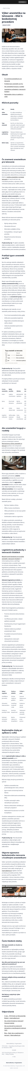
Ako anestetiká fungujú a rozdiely (14, 86)
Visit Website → (22, 2)
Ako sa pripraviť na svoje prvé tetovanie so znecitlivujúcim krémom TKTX (15, 1028)
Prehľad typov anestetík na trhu (13, 84)
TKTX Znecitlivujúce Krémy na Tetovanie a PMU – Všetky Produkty (12, 1053)
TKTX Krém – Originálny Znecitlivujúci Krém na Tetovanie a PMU (13, 1046)
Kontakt (14, 1050)
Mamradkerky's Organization (14, 1043)
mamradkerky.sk (7, 871)
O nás (14, 1056)
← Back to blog (6, 8)
